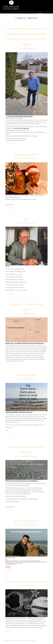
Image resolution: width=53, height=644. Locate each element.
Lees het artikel (8, 143)
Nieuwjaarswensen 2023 (26, 154)
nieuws (39, 11)
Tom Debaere (19, 48)
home (11, 11)
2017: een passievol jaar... (26, 520)
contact (47, 11)
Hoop (26, 218)
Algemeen (36, 48)
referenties (32, 11)
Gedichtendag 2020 (26, 375)
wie (16, 11)
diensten (23, 11)
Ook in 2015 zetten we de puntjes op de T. (26, 581)
